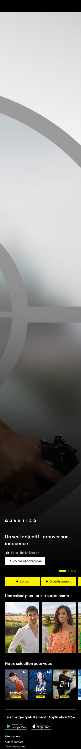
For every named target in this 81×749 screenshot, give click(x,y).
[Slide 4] (75, 571)
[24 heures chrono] (64, 684)
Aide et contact (14, 741)
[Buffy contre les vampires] (40, 684)
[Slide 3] (72, 571)
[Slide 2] (68, 571)
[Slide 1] (62, 571)
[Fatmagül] (16, 684)
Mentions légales (15, 746)
